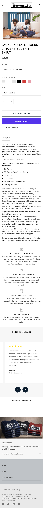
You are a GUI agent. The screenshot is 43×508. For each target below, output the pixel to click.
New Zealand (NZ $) (12, 490)
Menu (4, 472)
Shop (4, 466)
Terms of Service (9, 499)
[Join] (39, 453)
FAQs (30, 494)
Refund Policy (8, 497)
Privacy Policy (8, 501)
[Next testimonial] (25, 390)
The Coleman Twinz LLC (13, 494)
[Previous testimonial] (18, 390)
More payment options (10, 127)
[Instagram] (14, 504)
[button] (21, 223)
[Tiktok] (8, 504)
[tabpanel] (21, 192)
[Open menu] (5, 5)
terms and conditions (15, 238)
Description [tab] (6, 138)
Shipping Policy (22, 497)
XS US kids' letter (10, 93)
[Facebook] (3, 504)
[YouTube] (19, 504)
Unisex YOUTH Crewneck (13, 69)
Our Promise (7, 477)
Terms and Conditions (27, 499)
